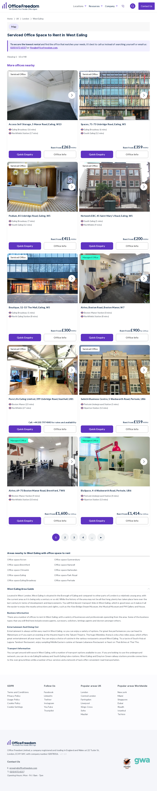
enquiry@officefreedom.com (23, 768)
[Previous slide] (13, 95)
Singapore (122, 699)
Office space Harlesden (65, 570)
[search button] (38, 6)
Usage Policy (13, 699)
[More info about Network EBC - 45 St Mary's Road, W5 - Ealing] (114, 209)
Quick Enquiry (25, 154)
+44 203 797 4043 (42, 422)
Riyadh (121, 707)
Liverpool (85, 703)
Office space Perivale (64, 580)
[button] (40, 445)
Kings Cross (87, 707)
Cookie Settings (15, 707)
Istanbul (122, 710)
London (25, 18)
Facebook (48, 692)
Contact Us (146, 6)
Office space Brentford (18, 564)
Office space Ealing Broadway (21, 580)
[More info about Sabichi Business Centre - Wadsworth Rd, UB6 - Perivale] (114, 392)
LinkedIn (48, 696)
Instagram (49, 703)
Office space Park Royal (65, 575)
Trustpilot (49, 710)
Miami (120, 696)
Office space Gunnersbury (67, 559)
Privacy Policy (13, 696)
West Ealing (38, 18)
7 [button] (103, 414)
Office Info (60, 154)
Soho (83, 710)
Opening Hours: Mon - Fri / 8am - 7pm (25, 775)
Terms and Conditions (18, 692)
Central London (88, 696)
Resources (94, 6)
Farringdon (86, 699)
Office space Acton (16, 559)
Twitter (48, 699)
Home (10, 18)
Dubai (120, 703)
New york (122, 692)
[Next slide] (71, 95)
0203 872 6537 (126, 6)
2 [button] (68, 355)
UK (17, 18)
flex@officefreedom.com (43, 47)
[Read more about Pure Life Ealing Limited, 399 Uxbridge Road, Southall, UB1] (42, 415)
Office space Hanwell (64, 564)
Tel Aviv (121, 714)
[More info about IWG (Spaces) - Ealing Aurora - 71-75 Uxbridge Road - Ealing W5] (114, 118)
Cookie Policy (13, 703)
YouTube (48, 707)
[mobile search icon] (132, 6)
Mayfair (84, 714)
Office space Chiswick (18, 570)
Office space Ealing (16, 575)
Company (110, 6)
